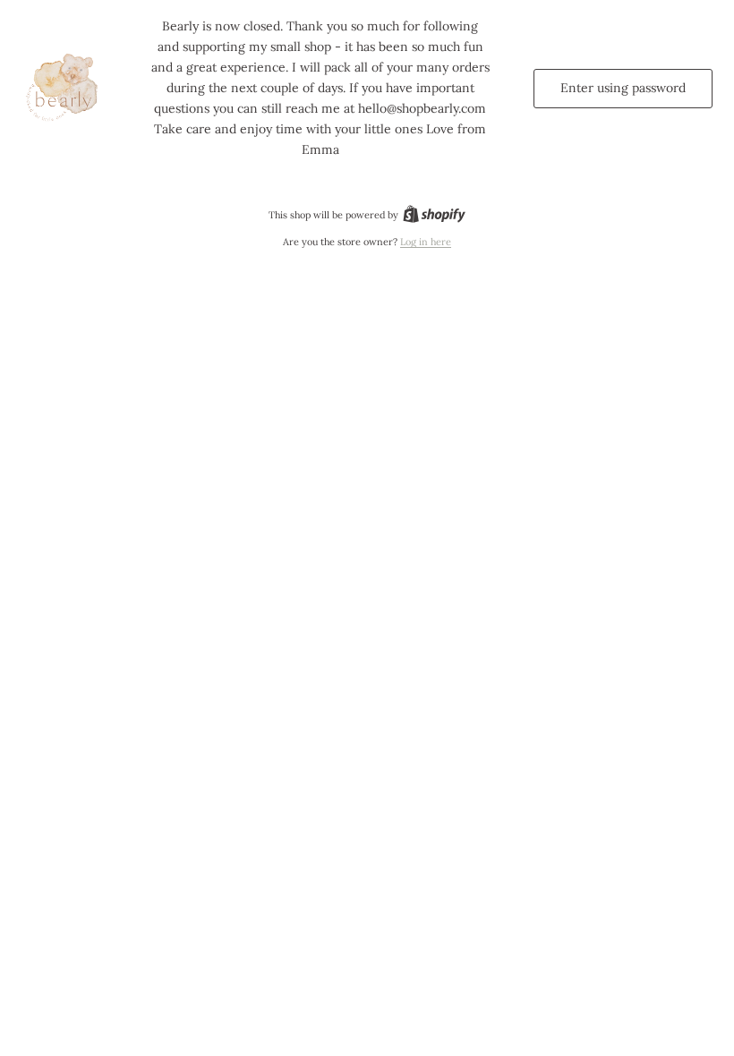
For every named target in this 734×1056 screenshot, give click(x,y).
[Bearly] (64, 88)
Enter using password (623, 88)
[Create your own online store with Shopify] (434, 215)
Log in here (425, 241)
